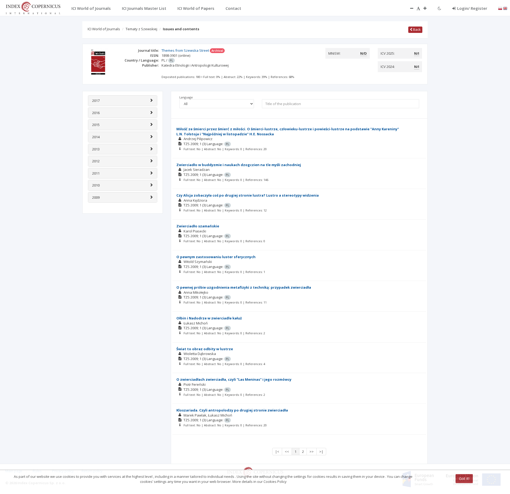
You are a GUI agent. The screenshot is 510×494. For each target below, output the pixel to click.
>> (311, 451)
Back (416, 29)
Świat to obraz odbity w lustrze (204, 348)
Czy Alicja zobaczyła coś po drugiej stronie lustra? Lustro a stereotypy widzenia (247, 195)
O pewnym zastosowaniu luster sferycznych (216, 256)
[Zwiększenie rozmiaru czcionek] (427, 8)
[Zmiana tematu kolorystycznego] (439, 8)
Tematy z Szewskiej (141, 29)
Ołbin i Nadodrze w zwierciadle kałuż (209, 318)
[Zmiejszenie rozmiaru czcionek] (409, 8)
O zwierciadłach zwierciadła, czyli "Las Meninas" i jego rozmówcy (233, 379)
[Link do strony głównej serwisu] (33, 7)
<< (287, 451)
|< (277, 451)
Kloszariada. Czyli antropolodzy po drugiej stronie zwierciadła (232, 410)
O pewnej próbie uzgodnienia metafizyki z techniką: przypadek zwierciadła (243, 287)
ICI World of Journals (104, 29)
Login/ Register (472, 8)
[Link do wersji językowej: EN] (505, 8)
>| (321, 451)
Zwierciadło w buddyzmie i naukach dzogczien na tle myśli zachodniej (238, 164)
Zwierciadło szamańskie (197, 226)
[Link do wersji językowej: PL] (500, 8)
